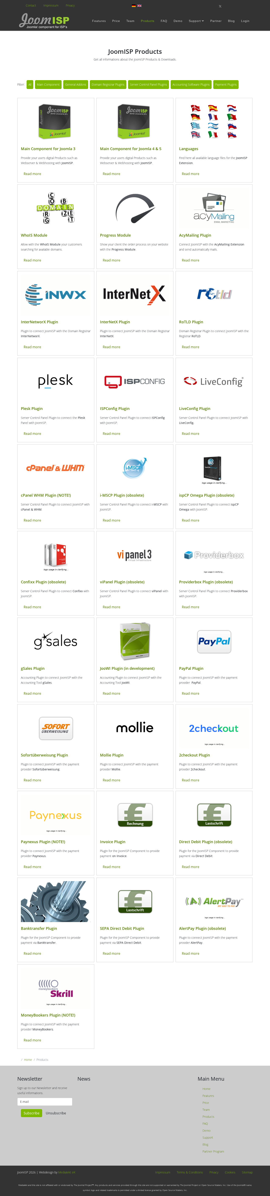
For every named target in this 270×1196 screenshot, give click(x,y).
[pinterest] (228, 6)
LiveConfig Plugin (194, 408)
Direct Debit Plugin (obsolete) (205, 841)
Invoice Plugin (112, 841)
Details (55, 122)
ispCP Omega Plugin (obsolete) (206, 495)
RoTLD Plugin (191, 321)
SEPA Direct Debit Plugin (122, 928)
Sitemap (247, 1172)
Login (245, 21)
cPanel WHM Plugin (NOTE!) (46, 495)
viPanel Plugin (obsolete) (122, 581)
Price (116, 21)
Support (195, 21)
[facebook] (213, 6)
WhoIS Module (34, 235)
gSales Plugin (33, 668)
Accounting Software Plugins (191, 84)
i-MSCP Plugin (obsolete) (122, 495)
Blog (231, 21)
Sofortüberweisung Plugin (44, 755)
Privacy (70, 5)
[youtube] (235, 6)
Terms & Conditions (189, 1172)
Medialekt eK (66, 1172)
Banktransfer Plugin (39, 928)
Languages (188, 148)
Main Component (48, 84)
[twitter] (220, 6)
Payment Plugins (226, 84)
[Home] (44, 21)
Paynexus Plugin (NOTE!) (43, 841)
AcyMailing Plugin (195, 235)
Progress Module (115, 235)
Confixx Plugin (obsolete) (43, 581)
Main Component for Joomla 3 (48, 148)
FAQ (164, 21)
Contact (31, 5)
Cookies (229, 1172)
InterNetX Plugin (115, 321)
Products (147, 21)
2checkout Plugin (194, 755)
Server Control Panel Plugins (148, 84)
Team (130, 21)
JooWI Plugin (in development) (127, 668)
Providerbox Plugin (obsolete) (206, 581)
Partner (216, 21)
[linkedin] (242, 6)
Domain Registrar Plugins (108, 84)
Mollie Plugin (111, 755)
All (29, 84)
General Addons (75, 84)
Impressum (50, 5)
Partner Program (213, 1151)
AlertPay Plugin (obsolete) (202, 928)
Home (28, 1060)
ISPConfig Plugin (115, 408)
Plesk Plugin (32, 408)
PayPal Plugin (191, 668)
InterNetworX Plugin (39, 321)
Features (99, 21)
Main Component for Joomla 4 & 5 (130, 148)
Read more (32, 173)
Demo (178, 21)
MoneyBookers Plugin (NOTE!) (48, 1015)
